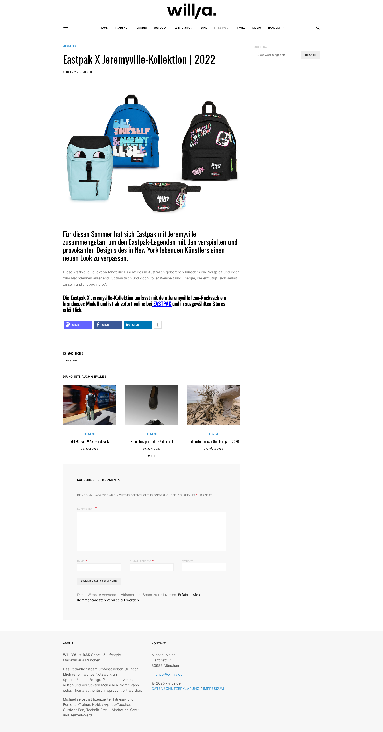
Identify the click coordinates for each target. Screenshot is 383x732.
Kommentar (85, 508)
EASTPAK (161, 303)
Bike (204, 27)
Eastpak (72, 360)
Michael (88, 72)
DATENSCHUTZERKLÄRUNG (175, 688)
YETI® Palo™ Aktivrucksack (89, 441)
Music (256, 27)
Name (82, 561)
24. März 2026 (213, 448)
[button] (78, 325)
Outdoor (161, 27)
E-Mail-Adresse (142, 561)
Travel (240, 27)
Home (104, 27)
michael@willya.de (167, 674)
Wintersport (184, 27)
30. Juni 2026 (151, 448)
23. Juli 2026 (89, 448)
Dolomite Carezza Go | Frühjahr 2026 (213, 441)
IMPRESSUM (213, 688)
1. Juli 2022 (70, 72)
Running (141, 27)
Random (274, 27)
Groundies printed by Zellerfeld (151, 441)
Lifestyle (221, 27)
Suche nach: (262, 47)
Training (121, 27)
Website (188, 561)
